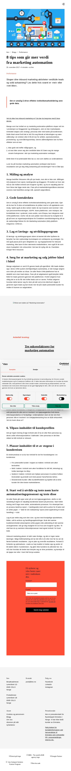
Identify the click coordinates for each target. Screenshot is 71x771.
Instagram (49, 687)
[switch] (26, 398)
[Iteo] (43, 4)
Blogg (14, 52)
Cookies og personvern (15, 714)
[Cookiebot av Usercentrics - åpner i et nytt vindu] (61, 364)
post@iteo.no (31, 682)
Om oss (9, 720)
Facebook (49, 682)
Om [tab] (59, 369)
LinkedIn (48, 684)
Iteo (7, 52)
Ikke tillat (13, 406)
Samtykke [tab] (12, 369)
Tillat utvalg (35, 406)
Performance (23, 52)
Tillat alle (58, 406)
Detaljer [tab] (35, 369)
